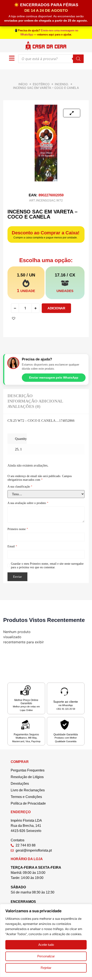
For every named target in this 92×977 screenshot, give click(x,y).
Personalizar (46, 956)
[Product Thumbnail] (71, 113)
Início (23, 84)
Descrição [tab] (20, 395)
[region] (46, 940)
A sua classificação (19, 486)
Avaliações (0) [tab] (23, 406)
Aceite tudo (46, 944)
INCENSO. (62, 84)
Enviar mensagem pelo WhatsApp (53, 377)
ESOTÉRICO (41, 84)
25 (16, 449)
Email (12, 546)
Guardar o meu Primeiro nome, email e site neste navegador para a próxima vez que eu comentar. (47, 565)
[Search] (78, 58)
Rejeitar (46, 968)
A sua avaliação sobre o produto (27, 503)
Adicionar (56, 308)
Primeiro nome (17, 529)
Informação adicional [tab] (35, 401)
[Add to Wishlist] (13, 318)
